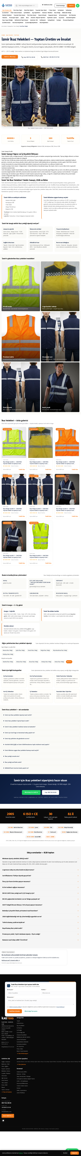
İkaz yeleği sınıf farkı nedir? (13, 762)
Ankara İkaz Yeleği (21, 662)
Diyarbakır (59, 1061)
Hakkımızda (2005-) (22, 1072)
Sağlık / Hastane (6, 1062)
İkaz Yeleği (57, 12)
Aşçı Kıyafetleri (36, 12)
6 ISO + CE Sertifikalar (22, 1081)
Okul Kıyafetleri (44, 22)
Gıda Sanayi (5, 1080)
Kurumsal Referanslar (22, 1083)
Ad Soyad (10, 990)
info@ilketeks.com (6, 1112)
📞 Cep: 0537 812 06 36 (28, 57)
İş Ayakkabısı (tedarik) (22, 1042)
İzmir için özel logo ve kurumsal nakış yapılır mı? (20, 733)
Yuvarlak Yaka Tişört (41, 10)
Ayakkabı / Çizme (52, 17)
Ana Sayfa (4, 26)
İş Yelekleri (61, 10)
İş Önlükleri (27, 12)
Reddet (65, 1153)
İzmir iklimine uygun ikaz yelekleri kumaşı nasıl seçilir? (22, 750)
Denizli (72, 1061)
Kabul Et (74, 1153)
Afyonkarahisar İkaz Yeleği (60, 650)
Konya (42, 1061)
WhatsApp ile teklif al (31, 792)
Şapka (22, 17)
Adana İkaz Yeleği (59, 662)
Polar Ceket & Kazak (16, 12)
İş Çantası (61, 17)
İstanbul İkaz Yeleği (8, 662)
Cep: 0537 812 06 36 (50, 792)
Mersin (54, 1061)
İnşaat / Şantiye (6, 1069)
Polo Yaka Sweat (31, 15)
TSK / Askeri (5, 1083)
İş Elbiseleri (43, 20)
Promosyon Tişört (14, 17)
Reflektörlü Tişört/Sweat (21, 20)
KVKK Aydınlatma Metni (15, 1007)
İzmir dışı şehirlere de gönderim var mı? (17, 739)
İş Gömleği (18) (21, 1032)
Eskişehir (64, 1061)
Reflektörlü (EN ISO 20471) (23, 1037)
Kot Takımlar (72, 15)
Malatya (76, 1061)
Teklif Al (71, 6)
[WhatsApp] (77, 5)
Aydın (36, 1061)
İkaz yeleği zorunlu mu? (12, 756)
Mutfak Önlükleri (7, 15)
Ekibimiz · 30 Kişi (21, 1074)
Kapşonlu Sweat (52, 15)
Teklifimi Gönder (14, 1011)
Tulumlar (4, 17)
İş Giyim (59, 20)
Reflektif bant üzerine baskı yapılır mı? (17, 768)
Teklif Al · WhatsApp (10, 57)
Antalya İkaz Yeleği (46, 662)
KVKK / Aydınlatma (22, 1090)
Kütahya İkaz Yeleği (8, 654)
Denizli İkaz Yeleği (32, 650)
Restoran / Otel (5, 1064)
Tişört (18, 1021)
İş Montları (69, 10)
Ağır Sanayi (4, 1078)
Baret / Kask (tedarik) (22, 1051)
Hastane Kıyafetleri (22, 1035)
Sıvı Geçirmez (20, 1046)
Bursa (29, 1061)
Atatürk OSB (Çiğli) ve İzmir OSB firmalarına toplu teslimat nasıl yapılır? (27, 745)
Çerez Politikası (60, 1007)
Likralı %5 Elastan (21, 1039)
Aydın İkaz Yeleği (20, 650)
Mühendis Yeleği (66, 12)
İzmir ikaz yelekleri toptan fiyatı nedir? (17, 721)
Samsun (69, 1061)
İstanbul (19, 1061)
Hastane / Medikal (47, 12)
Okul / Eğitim (5, 1066)
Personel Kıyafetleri (68, 20)
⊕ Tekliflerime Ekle (47, 5)
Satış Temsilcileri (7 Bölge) (23, 1076)
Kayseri (51, 1061)
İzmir (26, 1061)
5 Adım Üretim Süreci (22, 1086)
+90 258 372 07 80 (6, 1107)
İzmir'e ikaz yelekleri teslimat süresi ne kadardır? (20, 727)
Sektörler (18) (34, 20)
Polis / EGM (4, 1085)
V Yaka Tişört (52, 10)
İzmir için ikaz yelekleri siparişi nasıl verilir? (18, 715)
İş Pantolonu (20, 1023)
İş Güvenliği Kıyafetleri (31, 22)
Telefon (43, 990)
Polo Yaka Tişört (17, 10)
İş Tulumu (19, 1028)
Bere (27, 17)
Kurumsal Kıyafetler (18, 22)
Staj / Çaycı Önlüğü (7, 20)
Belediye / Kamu (6, 1071)
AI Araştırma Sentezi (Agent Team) (26, 1079)
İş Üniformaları (6, 22)
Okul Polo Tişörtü (28, 10)
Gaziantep (46, 1061)
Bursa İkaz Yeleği (33, 662)
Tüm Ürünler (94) (6, 10)
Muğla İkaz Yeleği (45, 650)
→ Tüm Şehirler (21, 1064)
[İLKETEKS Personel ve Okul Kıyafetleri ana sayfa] (7, 5)
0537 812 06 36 (6, 1103)
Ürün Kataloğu (60, 6)
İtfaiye (3, 1087)
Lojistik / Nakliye (6, 1073)
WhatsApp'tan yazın (31, 1011)
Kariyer (18, 1088)
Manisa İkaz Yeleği (7, 650)
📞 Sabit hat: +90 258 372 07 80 (50, 57)
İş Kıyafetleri (51, 20)
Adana (39, 1061)
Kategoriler (10, 26)
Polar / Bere (20, 1049)
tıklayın (21, 1153)
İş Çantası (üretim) (21, 1044)
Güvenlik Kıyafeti (70, 17)
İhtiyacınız (10, 997)
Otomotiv (4, 1076)
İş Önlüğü (19, 1030)
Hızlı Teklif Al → (7, 1116)
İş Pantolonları (63, 15)
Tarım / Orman (5, 1090)
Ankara (22, 1061)
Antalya (32, 1061)
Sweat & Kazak (42, 15)
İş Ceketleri (5, 12)
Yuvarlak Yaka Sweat (19, 15)
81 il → (69, 662)
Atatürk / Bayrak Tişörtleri (38, 17)
